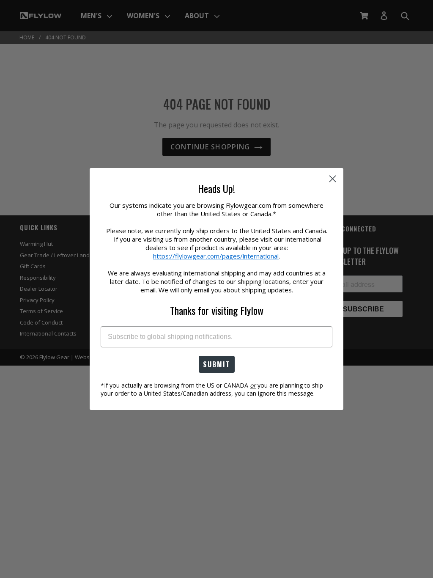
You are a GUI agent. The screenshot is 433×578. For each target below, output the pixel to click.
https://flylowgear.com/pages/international (216, 256)
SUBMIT (216, 364)
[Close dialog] (332, 178)
